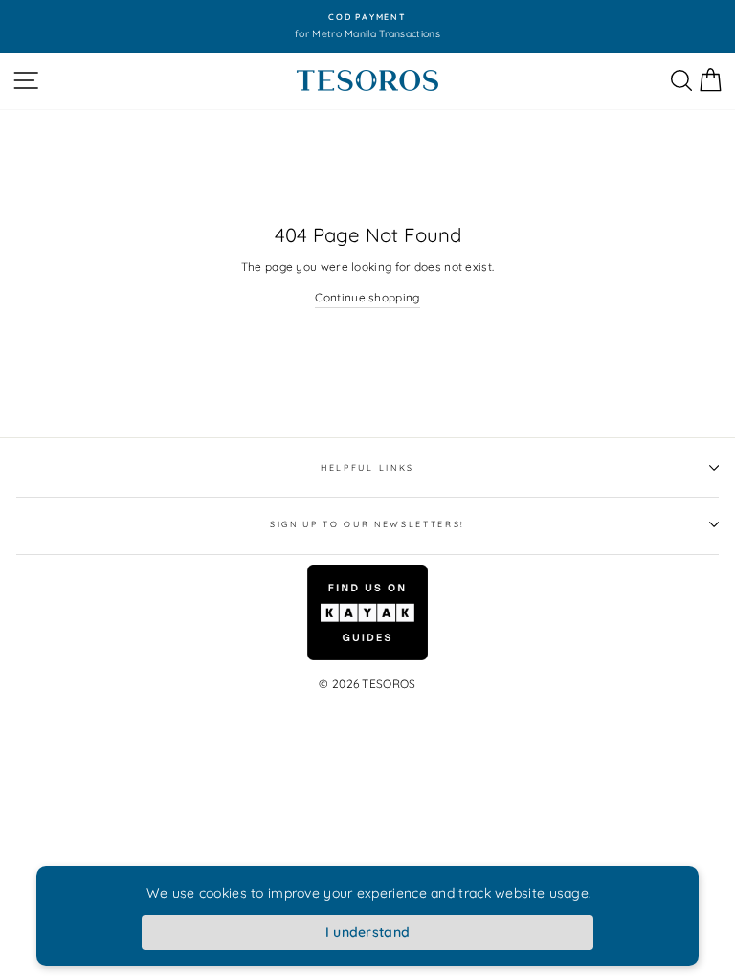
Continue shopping (367, 297)
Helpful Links (367, 467)
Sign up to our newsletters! (367, 524)
